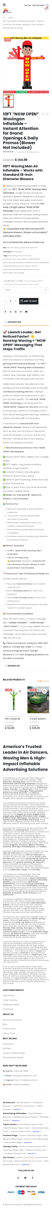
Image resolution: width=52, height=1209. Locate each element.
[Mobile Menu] (5, 4)
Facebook (5, 311)
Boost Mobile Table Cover (30, 1124)
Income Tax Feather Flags (36, 1139)
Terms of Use (9, 1033)
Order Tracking (10, 1000)
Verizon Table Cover (20, 1131)
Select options (19, 691)
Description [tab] (14, 322)
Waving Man (17, 251)
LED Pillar (7, 1048)
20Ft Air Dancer (24, 1102)
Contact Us (8, 1009)
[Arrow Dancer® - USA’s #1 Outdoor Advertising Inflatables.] (7, 10)
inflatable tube (43, 262)
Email (26, 311)
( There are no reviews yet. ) (27, 152)
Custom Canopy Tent (35, 1150)
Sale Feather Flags (13, 1142)
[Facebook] (32, 1178)
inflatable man (30, 262)
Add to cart (30, 301)
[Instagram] (18, 1178)
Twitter (10, 311)
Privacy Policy (9, 1028)
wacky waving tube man (13, 269)
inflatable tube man (12, 266)
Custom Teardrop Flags (14, 1053)
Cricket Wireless (33, 259)
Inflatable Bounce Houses (25, 1117)
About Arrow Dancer (12, 1019)
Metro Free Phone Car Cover (28, 1161)
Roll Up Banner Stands (13, 1057)
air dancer (27, 255)
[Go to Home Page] (3, 17)
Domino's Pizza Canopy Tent (32, 1146)
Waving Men (19, 273)
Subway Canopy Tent (13, 1150)
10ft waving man (15, 255)
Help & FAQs (8, 995)
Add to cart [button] (44, 691)
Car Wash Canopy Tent (14, 1153)
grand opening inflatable (13, 262)
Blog (5, 1024)
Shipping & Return (11, 1004)
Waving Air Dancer (31, 269)
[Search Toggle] (47, 5)
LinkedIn (15, 311)
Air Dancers (8, 1044)
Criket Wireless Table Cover (16, 1128)
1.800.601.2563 (34, 5)
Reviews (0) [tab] (14, 665)
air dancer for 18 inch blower (14, 259)
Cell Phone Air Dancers (24, 1106)
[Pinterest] (25, 1178)
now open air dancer (29, 266)
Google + (21, 311)
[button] (37, 681)
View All (16, 1109)
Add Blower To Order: (23, 283)
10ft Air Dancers (11, 716)
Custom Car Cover (24, 1157)
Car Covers (34, 716)
